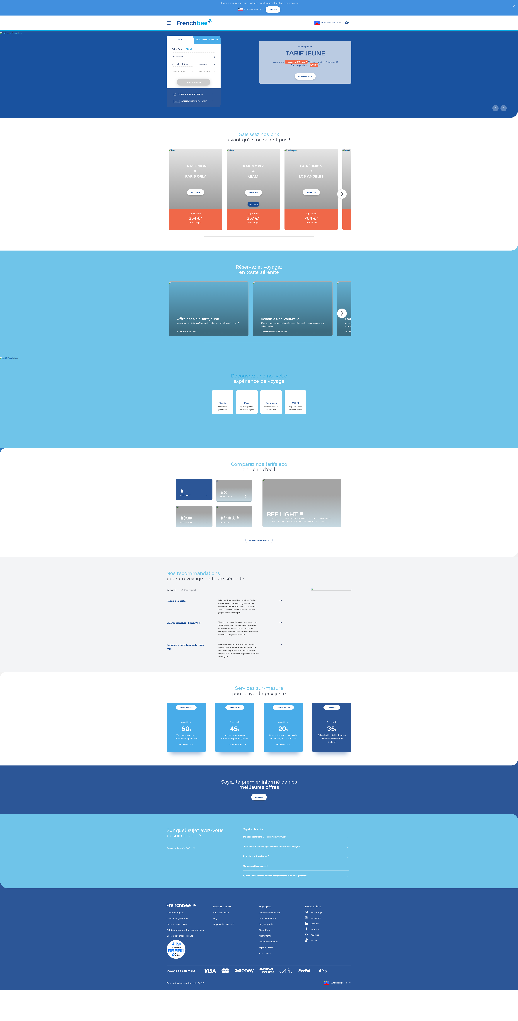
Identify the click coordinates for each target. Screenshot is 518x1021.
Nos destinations (267, 918)
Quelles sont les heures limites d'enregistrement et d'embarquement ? (275, 875)
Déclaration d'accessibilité (180, 935)
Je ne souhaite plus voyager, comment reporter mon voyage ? (271, 846)
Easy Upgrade (266, 924)
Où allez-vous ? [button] (179, 56)
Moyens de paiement (223, 924)
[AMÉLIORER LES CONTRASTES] (346, 22)
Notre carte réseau (268, 941)
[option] (186, 727)
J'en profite (350, 332)
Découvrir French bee (269, 912)
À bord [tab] (171, 590)
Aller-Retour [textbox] (182, 64)
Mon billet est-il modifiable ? (256, 856)
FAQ (215, 918)
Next (503, 107)
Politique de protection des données (185, 929)
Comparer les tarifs (259, 540)
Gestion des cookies (177, 924)
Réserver (195, 192)
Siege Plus (264, 929)
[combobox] (182, 64)
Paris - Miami (253, 204)
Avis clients (265, 953)
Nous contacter (221, 912)
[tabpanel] (231, 628)
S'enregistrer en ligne (194, 101)
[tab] (180, 40)
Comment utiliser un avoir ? (255, 866)
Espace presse (266, 947)
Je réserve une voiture (271, 332)
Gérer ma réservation (190, 94)
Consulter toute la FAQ (178, 847)
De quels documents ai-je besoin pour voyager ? (265, 836)
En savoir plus (305, 76)
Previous (495, 107)
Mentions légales (175, 912)
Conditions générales (177, 918)
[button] (193, 49)
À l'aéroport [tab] (188, 590)
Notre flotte (265, 935)
